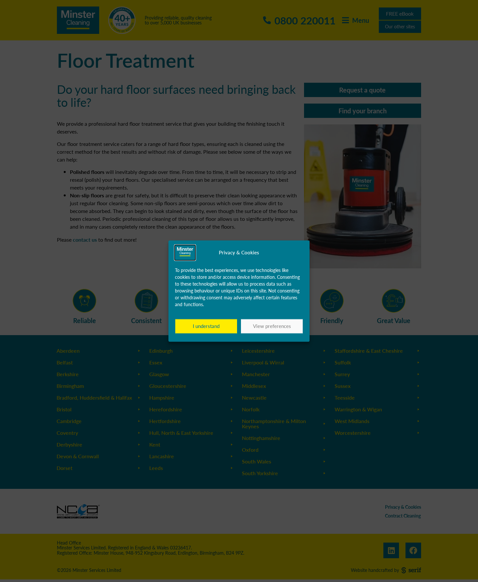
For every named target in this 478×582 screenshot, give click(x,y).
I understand (206, 326)
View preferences (272, 326)
